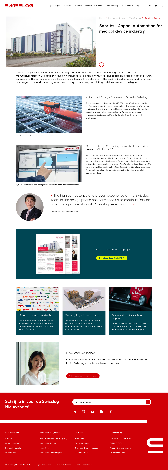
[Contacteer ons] (150, 5)
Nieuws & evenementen (120, 448)
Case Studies (135, 18)
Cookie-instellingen (84, 465)
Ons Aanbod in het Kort (120, 438)
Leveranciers (10, 453)
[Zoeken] (162, 5)
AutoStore (44, 448)
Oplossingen (54, 5)
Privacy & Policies (63, 465)
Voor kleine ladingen (49, 443)
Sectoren (68, 5)
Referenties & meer (93, 5)
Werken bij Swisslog (131, 5)
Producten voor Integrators (52, 453)
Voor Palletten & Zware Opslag (53, 438)
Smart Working (82, 443)
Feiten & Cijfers (116, 443)
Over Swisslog (112, 5)
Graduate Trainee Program (87, 448)
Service (78, 5)
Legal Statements (43, 465)
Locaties (8, 438)
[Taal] (156, 5)
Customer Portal (117, 453)
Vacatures (79, 438)
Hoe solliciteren (82, 453)
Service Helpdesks (13, 448)
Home (102, 18)
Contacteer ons (12, 443)
